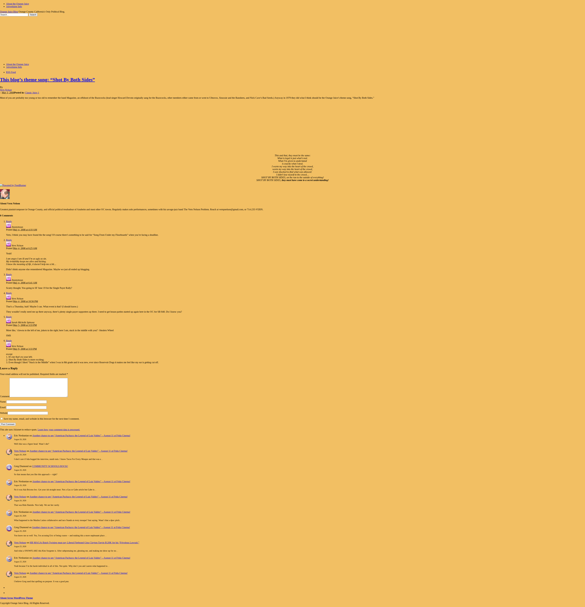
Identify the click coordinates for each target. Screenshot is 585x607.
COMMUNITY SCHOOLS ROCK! (50, 466)
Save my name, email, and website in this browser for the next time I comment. (41, 418)
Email (3, 407)
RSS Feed (11, 72)
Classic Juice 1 (32, 92)
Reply (9, 221)
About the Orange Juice (17, 3)
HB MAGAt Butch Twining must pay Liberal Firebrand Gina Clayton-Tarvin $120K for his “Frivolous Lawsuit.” (84, 542)
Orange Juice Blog (9, 11)
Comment (4, 396)
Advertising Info (14, 6)
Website (4, 413)
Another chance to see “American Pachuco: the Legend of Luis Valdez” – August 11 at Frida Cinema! (81, 435)
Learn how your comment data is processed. (59, 429)
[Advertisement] (292, 39)
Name (3, 401)
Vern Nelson (6, 90)
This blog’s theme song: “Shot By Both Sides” (47, 79)
